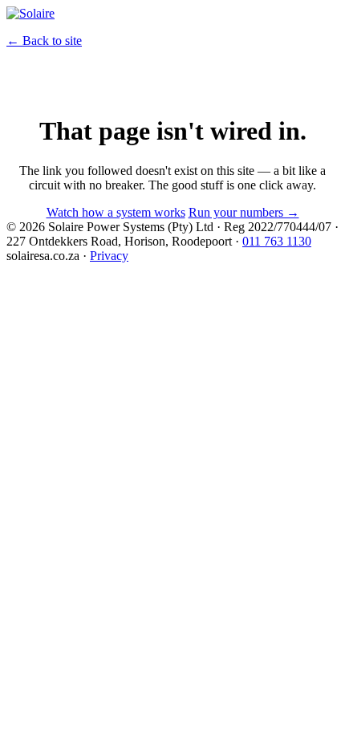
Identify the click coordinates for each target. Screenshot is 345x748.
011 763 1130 (276, 241)
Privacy (109, 255)
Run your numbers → (244, 212)
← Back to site (44, 40)
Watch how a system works (116, 212)
